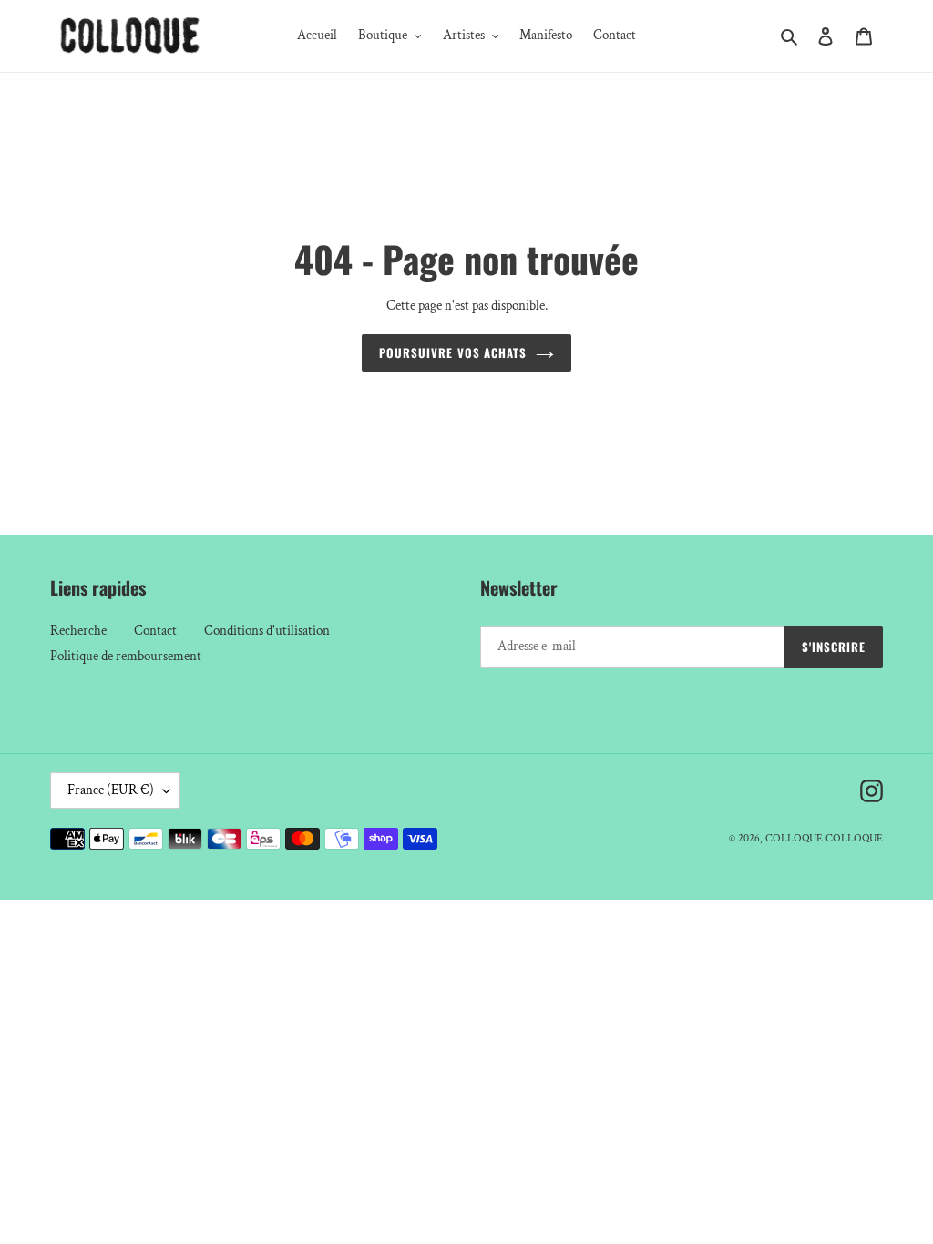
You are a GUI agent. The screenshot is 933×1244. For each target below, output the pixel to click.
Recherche (78, 630)
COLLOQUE (794, 838)
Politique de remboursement (125, 656)
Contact (155, 630)
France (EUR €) (110, 790)
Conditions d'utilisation (267, 630)
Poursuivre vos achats (453, 352)
